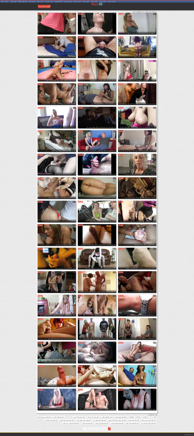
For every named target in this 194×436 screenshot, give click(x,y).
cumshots (145, 417)
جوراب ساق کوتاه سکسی (107, 417)
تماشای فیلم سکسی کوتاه (121, 417)
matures (138, 417)
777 (151, 417)
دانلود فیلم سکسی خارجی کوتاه (149, 420)
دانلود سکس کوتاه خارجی (79, 417)
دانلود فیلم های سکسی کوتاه (132, 423)
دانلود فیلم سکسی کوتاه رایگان (67, 420)
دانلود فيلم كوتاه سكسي (58, 417)
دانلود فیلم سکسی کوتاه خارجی (83, 420)
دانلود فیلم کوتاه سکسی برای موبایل (71, 423)
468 (155, 417)
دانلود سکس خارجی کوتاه (93, 417)
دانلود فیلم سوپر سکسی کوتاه (44, 417)
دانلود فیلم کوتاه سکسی (87, 423)
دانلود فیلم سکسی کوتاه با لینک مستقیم (117, 420)
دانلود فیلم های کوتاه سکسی (117, 423)
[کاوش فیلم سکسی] (97, 6)
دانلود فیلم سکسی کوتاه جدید (99, 420)
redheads (131, 417)
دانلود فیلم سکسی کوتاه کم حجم (148, 423)
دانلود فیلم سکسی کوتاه (133, 420)
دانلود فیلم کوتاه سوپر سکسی (101, 423)
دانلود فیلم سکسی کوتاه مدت (51, 420)
